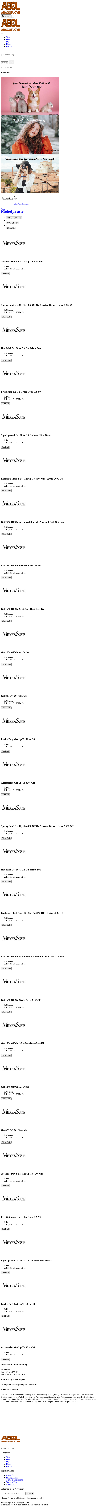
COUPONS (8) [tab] (12, 223)
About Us (10, 1475)
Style (8, 42)
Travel (8, 37)
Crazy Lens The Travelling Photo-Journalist (14, 204)
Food (8, 39)
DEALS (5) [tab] (11, 228)
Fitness (9, 44)
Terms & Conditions (14, 1480)
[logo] (10, 1444)
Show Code (6, 317)
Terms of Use (11, 1482)
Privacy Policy (12, 1477)
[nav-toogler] (13, 17)
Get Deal (5, 273)
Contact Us (10, 1484)
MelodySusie (12, 211)
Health (9, 46)
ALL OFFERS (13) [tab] (14, 218)
